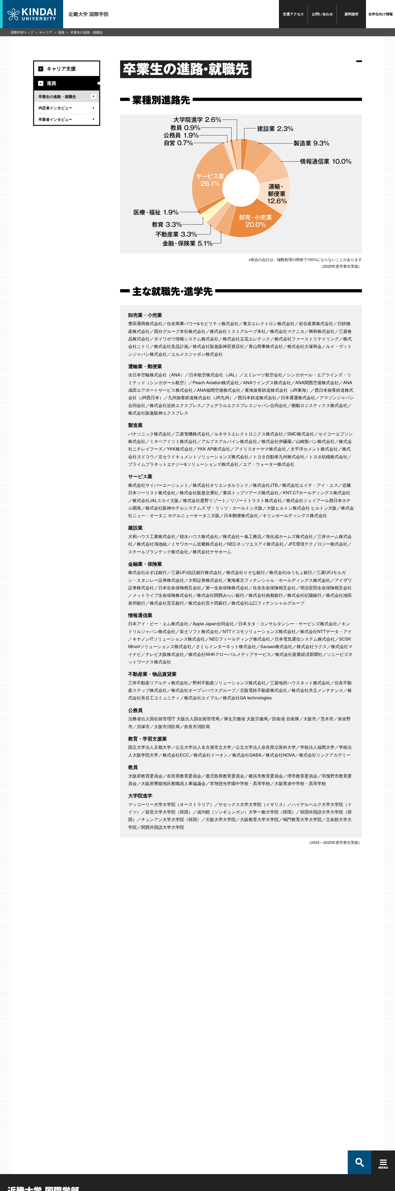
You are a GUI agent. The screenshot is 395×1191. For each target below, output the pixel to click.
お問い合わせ (322, 13)
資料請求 (351, 13)
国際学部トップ (22, 32)
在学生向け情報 (380, 13)
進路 (61, 32)
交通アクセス (293, 13)
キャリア (45, 32)
